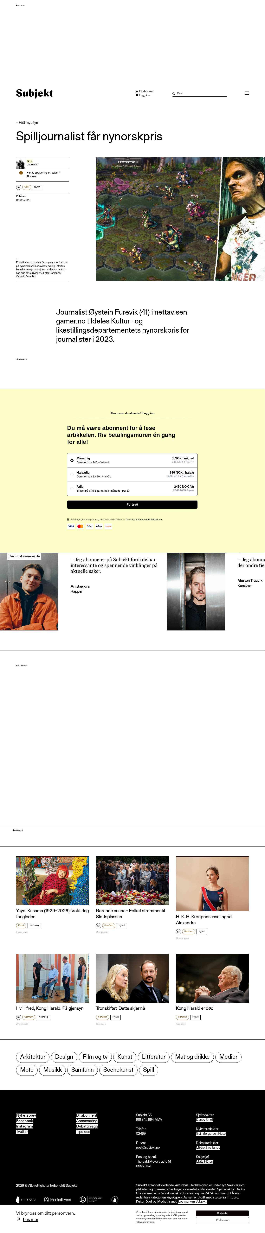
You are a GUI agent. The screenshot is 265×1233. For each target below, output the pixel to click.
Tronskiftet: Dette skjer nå (120, 1008)
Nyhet (37, 187)
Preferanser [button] (222, 1220)
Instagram (24, 1126)
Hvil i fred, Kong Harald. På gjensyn (50, 1008)
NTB (29, 161)
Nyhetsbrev (26, 1116)
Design (64, 1057)
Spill (26, 187)
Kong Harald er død (194, 1008)
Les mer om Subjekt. (192, 1202)
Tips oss (83, 1132)
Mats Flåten (204, 1162)
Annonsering (87, 1121)
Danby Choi (204, 1120)
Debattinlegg (87, 1126)
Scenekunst (118, 1070)
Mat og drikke (192, 1057)
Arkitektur (32, 1057)
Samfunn (108, 925)
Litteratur (153, 1057)
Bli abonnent (86, 1116)
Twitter (22, 1132)
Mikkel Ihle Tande (208, 1148)
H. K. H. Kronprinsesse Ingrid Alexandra (204, 920)
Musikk (52, 1070)
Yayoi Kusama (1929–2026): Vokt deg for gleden (52, 914)
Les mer (30, 1219)
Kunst (21, 925)
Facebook (24, 1121)
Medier (228, 1057)
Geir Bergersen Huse (211, 1134)
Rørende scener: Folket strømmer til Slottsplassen (130, 914)
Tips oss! (32, 176)
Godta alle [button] (222, 1213)
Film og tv (95, 1057)
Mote (27, 1070)
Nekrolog (34, 925)
